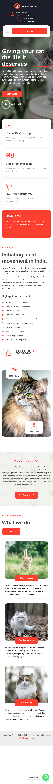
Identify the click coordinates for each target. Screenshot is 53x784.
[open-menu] (7, 31)
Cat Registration (26, 640)
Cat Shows (26, 703)
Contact (11, 531)
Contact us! (28, 495)
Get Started (11, 94)
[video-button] (6, 104)
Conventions (26, 578)
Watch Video (17, 104)
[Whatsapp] (45, 777)
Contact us (29, 31)
